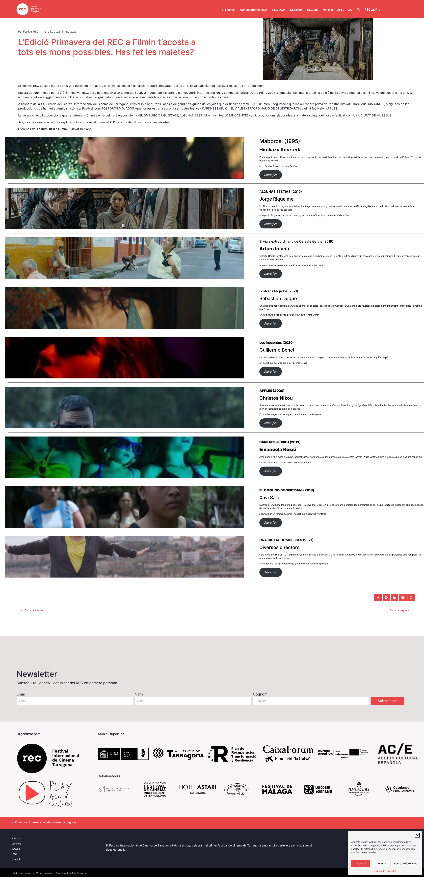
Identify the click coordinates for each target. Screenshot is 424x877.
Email (21, 694)
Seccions (16, 843)
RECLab (15, 848)
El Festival (16, 838)
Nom (139, 694)
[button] (417, 835)
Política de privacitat (385, 871)
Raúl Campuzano (80, 873)
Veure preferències (405, 863)
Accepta (361, 863)
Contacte (16, 859)
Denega (381, 863)
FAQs (14, 853)
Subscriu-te (388, 701)
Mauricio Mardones (45, 873)
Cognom (260, 694)
